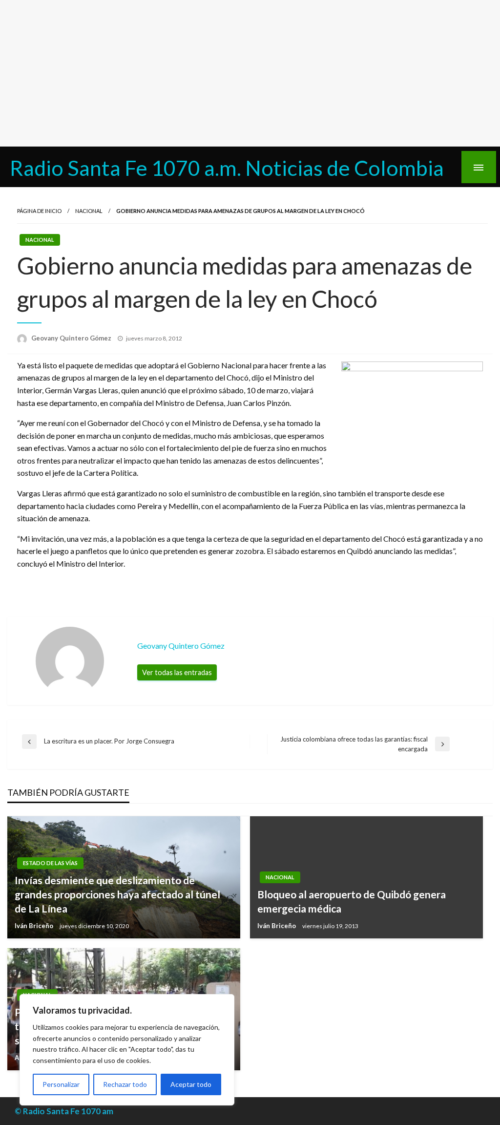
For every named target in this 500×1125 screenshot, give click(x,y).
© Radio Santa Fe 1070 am (64, 1111)
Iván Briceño (35, 926)
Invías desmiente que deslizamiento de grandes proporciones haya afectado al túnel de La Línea (117, 894)
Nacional (89, 211)
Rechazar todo (125, 1084)
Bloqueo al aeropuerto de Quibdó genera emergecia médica (351, 901)
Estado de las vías (50, 863)
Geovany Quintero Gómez (72, 338)
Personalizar (61, 1084)
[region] (127, 1049)
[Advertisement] (250, 73)
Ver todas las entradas (177, 672)
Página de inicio (39, 211)
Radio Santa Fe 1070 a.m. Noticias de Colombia (227, 167)
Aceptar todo (190, 1084)
